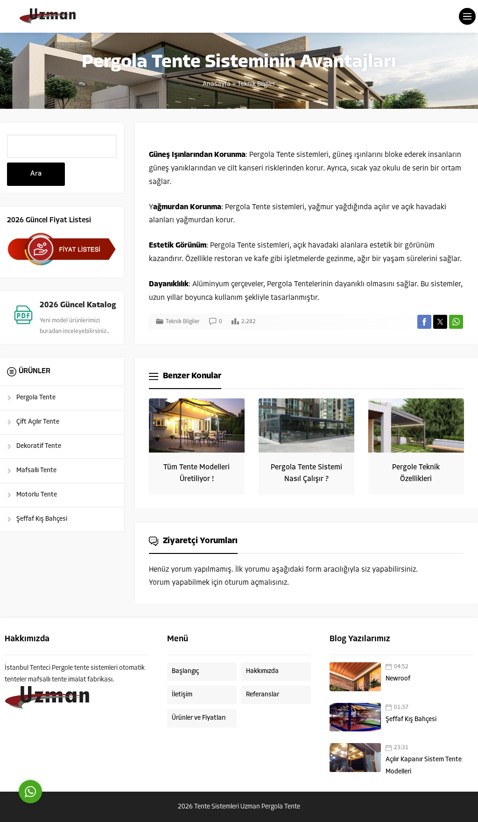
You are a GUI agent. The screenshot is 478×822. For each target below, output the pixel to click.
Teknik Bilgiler (256, 84)
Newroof (398, 678)
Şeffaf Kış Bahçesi (411, 719)
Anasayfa (217, 84)
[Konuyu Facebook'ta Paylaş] (424, 322)
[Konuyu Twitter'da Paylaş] (440, 322)
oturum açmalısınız (256, 583)
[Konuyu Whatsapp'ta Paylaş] (456, 322)
